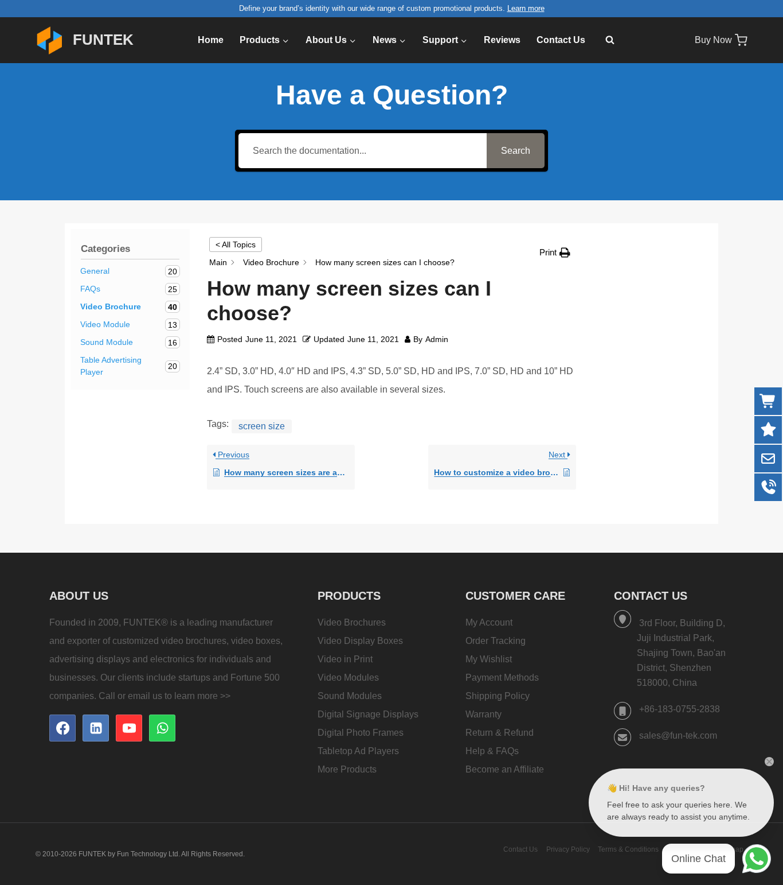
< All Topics (236, 244)
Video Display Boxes (360, 641)
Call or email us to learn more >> (164, 696)
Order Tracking (495, 641)
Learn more (526, 8)
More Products (347, 769)
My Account (488, 622)
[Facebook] (62, 728)
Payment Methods (502, 677)
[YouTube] (129, 728)
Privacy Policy (568, 849)
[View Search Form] (604, 40)
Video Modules (348, 677)
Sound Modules (350, 696)
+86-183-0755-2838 (679, 709)
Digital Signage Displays (368, 714)
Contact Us (561, 40)
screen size (261, 426)
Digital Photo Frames (361, 733)
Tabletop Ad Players (358, 751)
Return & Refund (499, 733)
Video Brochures (352, 622)
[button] (554, 252)
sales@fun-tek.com (678, 735)
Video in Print (345, 659)
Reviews (502, 40)
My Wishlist (488, 659)
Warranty (483, 714)
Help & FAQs (492, 751)
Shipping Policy (497, 696)
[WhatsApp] (162, 728)
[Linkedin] (96, 728)
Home (211, 40)
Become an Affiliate (504, 769)
